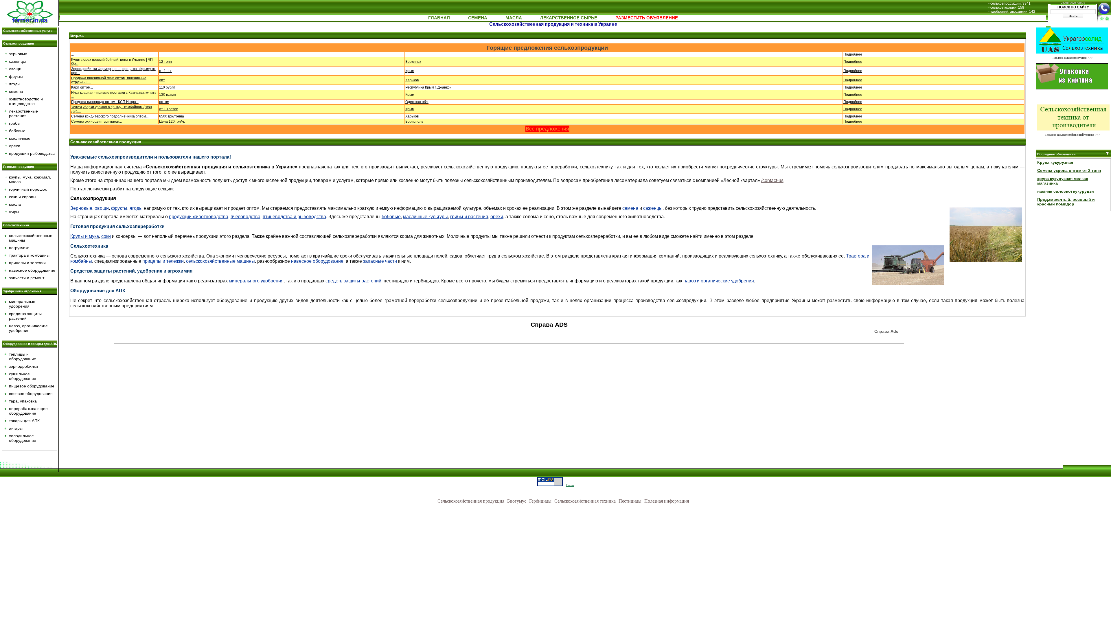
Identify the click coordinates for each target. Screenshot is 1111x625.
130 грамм (167, 95)
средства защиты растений (25, 316)
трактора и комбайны (29, 255)
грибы (14, 123)
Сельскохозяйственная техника (585, 501)
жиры (14, 211)
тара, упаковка (23, 401)
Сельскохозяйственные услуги (28, 30)
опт (162, 80)
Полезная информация (666, 501)
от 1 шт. (165, 71)
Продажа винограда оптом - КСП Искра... (105, 102)
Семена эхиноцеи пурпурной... (96, 122)
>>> (1090, 57)
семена (16, 91)
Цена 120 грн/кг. (172, 122)
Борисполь (414, 122)
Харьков (412, 80)
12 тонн (165, 62)
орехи (14, 146)
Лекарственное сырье (568, 17)
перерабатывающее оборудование (28, 411)
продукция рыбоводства (32, 153)
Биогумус (516, 501)
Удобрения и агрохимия (22, 291)
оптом (164, 102)
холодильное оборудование (22, 438)
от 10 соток (168, 109)
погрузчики (19, 247)
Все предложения (547, 129)
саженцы (17, 61)
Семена (477, 17)
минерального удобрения (256, 280)
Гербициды (540, 501)
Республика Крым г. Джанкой (428, 87)
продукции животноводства (198, 216)
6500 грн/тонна (171, 116)
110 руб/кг (167, 87)
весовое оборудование (31, 393)
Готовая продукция (18, 166)
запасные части (380, 261)
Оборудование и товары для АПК (30, 343)
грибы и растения (469, 216)
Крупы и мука (84, 236)
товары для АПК (24, 420)
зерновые (18, 54)
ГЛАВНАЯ (439, 17)
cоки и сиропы (22, 196)
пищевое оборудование (31, 386)
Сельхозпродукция (18, 43)
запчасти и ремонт (26, 277)
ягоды (14, 84)
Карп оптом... (82, 87)
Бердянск (413, 62)
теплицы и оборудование (22, 356)
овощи (15, 69)
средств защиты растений (353, 280)
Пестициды (630, 501)
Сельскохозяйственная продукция (470, 501)
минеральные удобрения (22, 303)
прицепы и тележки (27, 262)
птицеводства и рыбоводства (294, 216)
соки (106, 236)
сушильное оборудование (22, 376)
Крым (409, 71)
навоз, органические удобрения (28, 328)
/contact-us (772, 180)
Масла (513, 17)
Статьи (570, 485)
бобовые (17, 130)
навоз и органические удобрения (718, 280)
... (72, 54)
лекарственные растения (23, 113)
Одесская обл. (416, 102)
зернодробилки (23, 366)
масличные (19, 138)
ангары (16, 428)
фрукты (16, 76)
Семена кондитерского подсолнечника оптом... (109, 116)
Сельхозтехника (16, 225)
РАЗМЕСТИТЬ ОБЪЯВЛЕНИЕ (646, 17)
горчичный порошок (28, 189)
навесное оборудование (32, 270)
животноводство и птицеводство (26, 101)
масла (15, 204)
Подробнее (852, 54)
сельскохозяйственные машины (220, 261)
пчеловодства (245, 216)
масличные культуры (425, 216)
